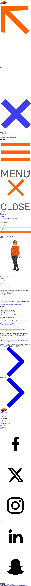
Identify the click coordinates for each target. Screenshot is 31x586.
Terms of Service (23, 585)
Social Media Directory (3, 427)
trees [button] (12, 334)
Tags (2, 229)
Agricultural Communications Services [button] (20, 316)
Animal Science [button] (13, 322)
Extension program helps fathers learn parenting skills (7, 276)
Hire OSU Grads (4, 416)
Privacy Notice (19, 585)
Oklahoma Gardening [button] (15, 329)
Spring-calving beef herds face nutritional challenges (7, 317)
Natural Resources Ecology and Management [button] (21, 334)
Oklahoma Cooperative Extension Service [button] (5, 322)
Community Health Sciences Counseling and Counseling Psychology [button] (10, 309)
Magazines (5, 218)
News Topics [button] (12, 323)
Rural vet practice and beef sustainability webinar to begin (7, 311)
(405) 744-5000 (2, 414)
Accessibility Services (3, 585)
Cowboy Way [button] (12, 292)
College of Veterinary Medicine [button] (12, 316)
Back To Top (28, 171)
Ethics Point (15, 585)
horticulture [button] (9, 345)
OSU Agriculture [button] (5, 316)
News (1, 215)
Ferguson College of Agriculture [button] (4, 304)
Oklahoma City (4, 420)
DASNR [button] (1, 329)
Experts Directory (8, 218)
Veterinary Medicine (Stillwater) (6, 423)
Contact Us (15, 218)
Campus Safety (8, 585)
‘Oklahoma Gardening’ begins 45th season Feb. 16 (6, 324)
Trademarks (26, 585)
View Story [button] (1, 237)
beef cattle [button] (28, 316)
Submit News (12, 218)
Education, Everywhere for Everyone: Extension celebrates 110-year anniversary (10, 298)
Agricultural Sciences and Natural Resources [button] (6, 334)
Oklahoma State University (3, 412)
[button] (15, 66)
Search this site (2, 132)
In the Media (2, 218)
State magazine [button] (2, 292)
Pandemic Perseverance (3, 283)
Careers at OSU (4, 415)
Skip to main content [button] (3, 0)
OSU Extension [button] (11, 304)
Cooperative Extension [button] (7, 292)
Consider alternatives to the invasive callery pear (6, 330)
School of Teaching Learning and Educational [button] (8, 310)
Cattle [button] (26, 316)
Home (3, 228)
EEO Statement (12, 585)
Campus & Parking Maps (3, 413)
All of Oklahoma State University (7, 135)
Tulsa (2, 421)
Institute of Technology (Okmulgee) (6, 422)
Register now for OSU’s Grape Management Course (7, 341)
